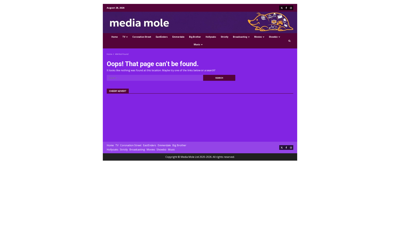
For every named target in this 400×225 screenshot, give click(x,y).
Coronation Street (141, 37)
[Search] (289, 41)
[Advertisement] (200, 116)
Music (197, 44)
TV (123, 37)
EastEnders (162, 37)
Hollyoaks (211, 37)
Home (114, 37)
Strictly (224, 37)
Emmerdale (178, 37)
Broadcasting (240, 37)
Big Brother (195, 37)
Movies (258, 37)
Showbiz (273, 37)
